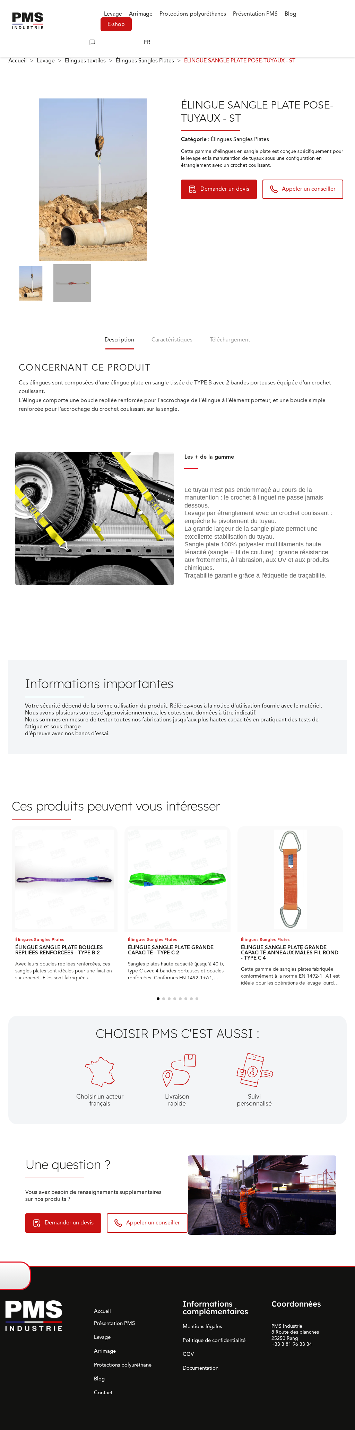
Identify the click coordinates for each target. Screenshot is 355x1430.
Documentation (200, 1368)
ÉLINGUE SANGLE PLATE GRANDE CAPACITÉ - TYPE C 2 (171, 950)
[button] (34, 42)
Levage (102, 1337)
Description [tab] (119, 339)
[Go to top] (339, 1275)
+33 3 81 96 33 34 (291, 1344)
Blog (99, 1379)
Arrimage (105, 1351)
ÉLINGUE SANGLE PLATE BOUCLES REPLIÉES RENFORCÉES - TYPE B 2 (59, 950)
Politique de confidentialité (214, 1340)
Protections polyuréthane (122, 1365)
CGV (188, 1354)
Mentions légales (202, 1326)
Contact (103, 1392)
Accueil (102, 1311)
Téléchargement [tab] (230, 339)
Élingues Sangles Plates (39, 939)
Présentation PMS (114, 1323)
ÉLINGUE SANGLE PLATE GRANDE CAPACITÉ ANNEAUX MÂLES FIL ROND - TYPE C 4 (289, 952)
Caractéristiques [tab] (171, 339)
